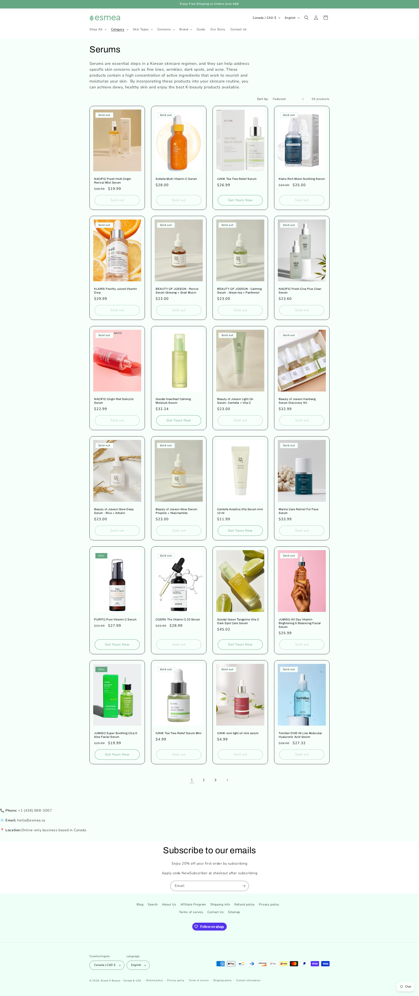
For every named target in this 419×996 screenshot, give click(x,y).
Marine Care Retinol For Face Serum (299, 511)
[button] (97, 29)
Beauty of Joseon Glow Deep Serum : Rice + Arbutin (114, 511)
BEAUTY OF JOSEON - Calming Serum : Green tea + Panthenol (239, 290)
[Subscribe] (244, 886)
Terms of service (191, 912)
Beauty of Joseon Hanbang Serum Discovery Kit (297, 401)
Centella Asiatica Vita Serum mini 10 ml (240, 511)
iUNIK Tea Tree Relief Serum (236, 178)
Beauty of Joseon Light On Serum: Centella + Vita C (235, 401)
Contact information (248, 980)
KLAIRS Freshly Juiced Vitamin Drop (115, 290)
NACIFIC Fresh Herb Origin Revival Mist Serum (112, 180)
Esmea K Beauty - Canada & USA (121, 980)
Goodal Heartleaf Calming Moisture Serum (173, 401)
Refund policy (244, 904)
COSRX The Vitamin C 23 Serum (178, 619)
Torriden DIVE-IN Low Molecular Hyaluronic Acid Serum (300, 735)
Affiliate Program (193, 904)
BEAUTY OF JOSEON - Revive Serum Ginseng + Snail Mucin (177, 290)
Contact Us (215, 912)
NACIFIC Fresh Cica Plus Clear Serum (300, 290)
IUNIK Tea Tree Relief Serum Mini (178, 733)
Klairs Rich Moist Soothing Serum (302, 178)
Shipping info (220, 904)
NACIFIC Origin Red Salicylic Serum (114, 401)
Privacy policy (269, 904)
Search (153, 904)
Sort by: (262, 99)
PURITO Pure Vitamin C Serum (115, 619)
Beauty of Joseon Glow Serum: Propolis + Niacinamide (177, 511)
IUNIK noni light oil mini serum (238, 733)
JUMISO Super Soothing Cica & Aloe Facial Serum (115, 735)
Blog (140, 904)
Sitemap (234, 912)
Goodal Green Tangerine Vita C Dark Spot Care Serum (238, 621)
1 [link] (192, 780)
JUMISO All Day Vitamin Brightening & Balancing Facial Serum (300, 623)
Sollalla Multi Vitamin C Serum (176, 178)
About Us (169, 904)
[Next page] (227, 780)
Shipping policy (222, 980)
